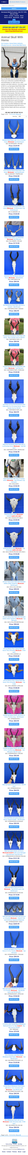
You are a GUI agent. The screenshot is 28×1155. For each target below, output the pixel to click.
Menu (4, 2)
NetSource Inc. (21, 1149)
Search (14, 8)
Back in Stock (8, 17)
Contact (9, 1151)
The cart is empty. (14, 22)
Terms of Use (9, 1144)
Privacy (15, 1144)
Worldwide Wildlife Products (17, 2)
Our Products (5, 43)
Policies (14, 1151)
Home (4, 1151)
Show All (18, 114)
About (19, 1151)
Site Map (20, 1144)
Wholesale (16, 17)
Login (21, 17)
